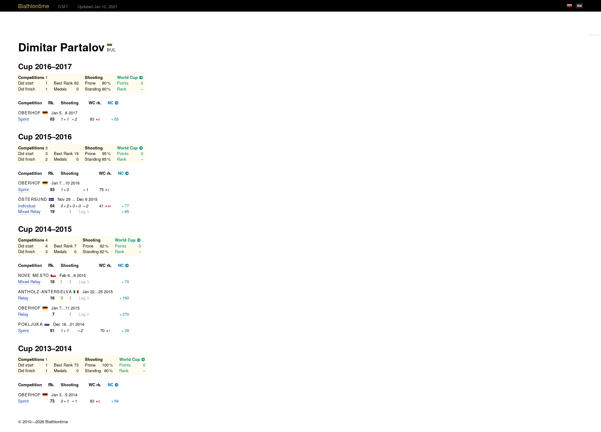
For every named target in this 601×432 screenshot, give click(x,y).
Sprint (23, 119)
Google (594, 32)
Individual (26, 206)
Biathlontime (33, 6)
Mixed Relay (29, 211)
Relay (23, 298)
